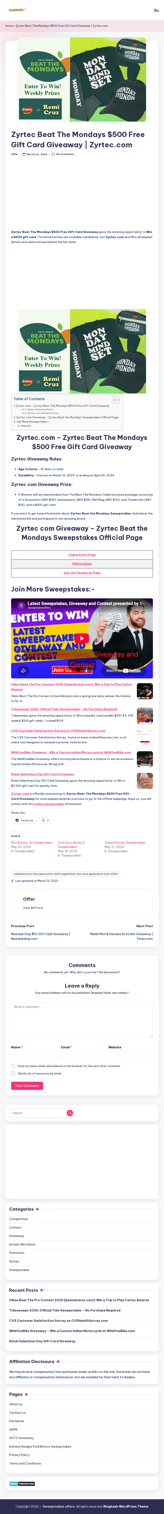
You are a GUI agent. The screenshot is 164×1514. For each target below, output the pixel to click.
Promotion (16, 1253)
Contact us (17, 1413)
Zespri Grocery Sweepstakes (125, 843)
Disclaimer (16, 1421)
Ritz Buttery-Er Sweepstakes (31, 843)
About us (15, 1404)
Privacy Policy (19, 1455)
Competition (18, 1219)
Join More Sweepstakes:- (33, 421)
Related (26, 425)
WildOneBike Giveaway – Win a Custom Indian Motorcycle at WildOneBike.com (71, 752)
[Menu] (156, 10)
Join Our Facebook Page (82, 573)
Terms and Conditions (25, 1463)
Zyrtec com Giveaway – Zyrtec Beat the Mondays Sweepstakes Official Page (67, 417)
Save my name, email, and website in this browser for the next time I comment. (69, 1066)
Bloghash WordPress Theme (125, 1506)
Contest (15, 1227)
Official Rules (82, 564)
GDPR (13, 1430)
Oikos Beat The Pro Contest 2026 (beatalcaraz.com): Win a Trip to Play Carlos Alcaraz (71, 686)
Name (17, 1047)
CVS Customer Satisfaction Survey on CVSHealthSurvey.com (58, 731)
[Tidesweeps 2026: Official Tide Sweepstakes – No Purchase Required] (145, 716)
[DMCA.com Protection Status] (22, 1483)
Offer (29, 899)
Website (114, 1047)
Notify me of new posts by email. (40, 1073)
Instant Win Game (22, 1244)
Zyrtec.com (20, 794)
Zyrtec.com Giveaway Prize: (43, 413)
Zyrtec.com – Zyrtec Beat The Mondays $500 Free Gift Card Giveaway (62, 405)
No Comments (65, 154)
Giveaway (16, 1236)
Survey (14, 1261)
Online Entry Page (82, 555)
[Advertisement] (82, 195)
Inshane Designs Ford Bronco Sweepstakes (40, 1446)
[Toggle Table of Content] (114, 400)
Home (9, 25)
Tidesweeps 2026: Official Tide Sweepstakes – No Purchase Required (64, 709)
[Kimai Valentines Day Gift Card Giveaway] (145, 781)
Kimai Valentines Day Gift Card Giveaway (42, 774)
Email (66, 1047)
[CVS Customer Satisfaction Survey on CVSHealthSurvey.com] (145, 737)
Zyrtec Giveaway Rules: (40, 409)
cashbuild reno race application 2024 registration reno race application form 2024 (65, 873)
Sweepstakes (19, 1270)
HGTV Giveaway (21, 1438)
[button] (33, 908)
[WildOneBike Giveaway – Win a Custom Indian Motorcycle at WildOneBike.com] (145, 759)
